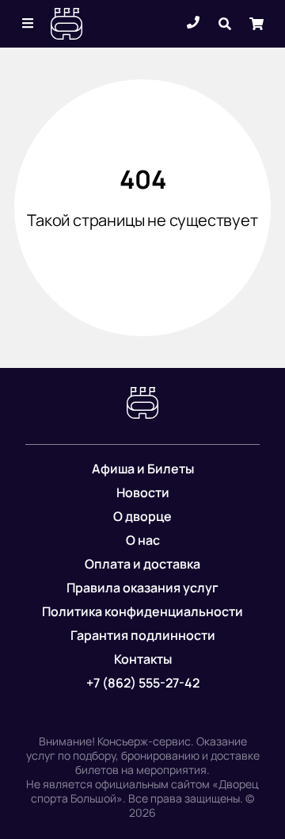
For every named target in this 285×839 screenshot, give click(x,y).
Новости (142, 492)
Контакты (143, 659)
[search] (225, 24)
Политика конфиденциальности (142, 611)
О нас (143, 540)
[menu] (28, 24)
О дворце (142, 516)
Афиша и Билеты (143, 468)
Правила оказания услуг (142, 587)
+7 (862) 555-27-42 (143, 683)
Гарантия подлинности (142, 635)
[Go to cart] (256, 24)
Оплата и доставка (142, 564)
